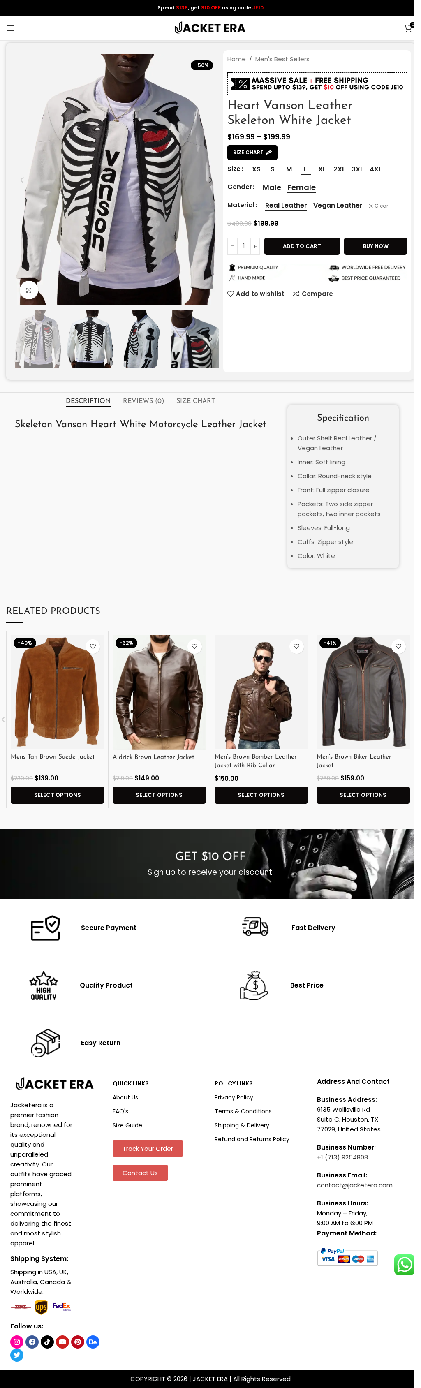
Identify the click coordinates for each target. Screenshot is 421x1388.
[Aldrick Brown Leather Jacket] (159, 692)
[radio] (256, 169)
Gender (239, 187)
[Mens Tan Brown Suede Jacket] (57, 692)
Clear (381, 206)
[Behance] (92, 1342)
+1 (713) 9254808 (342, 1157)
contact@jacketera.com (355, 1185)
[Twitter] (16, 1355)
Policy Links (234, 1083)
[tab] (88, 401)
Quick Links (131, 1083)
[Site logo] (210, 27)
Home (236, 59)
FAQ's (120, 1111)
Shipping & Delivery (242, 1125)
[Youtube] (62, 1342)
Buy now (376, 246)
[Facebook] (32, 1342)
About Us (125, 1097)
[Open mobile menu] (10, 28)
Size (234, 168)
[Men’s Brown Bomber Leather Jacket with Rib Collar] (261, 692)
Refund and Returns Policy (252, 1139)
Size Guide (127, 1125)
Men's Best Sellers (282, 59)
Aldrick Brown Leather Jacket (153, 757)
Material (240, 205)
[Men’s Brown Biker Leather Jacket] (363, 692)
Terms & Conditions (243, 1111)
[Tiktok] (47, 1342)
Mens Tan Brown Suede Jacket (53, 757)
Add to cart (302, 246)
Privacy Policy (234, 1097)
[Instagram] (16, 1342)
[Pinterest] (77, 1342)
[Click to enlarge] (29, 290)
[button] (22, 180)
